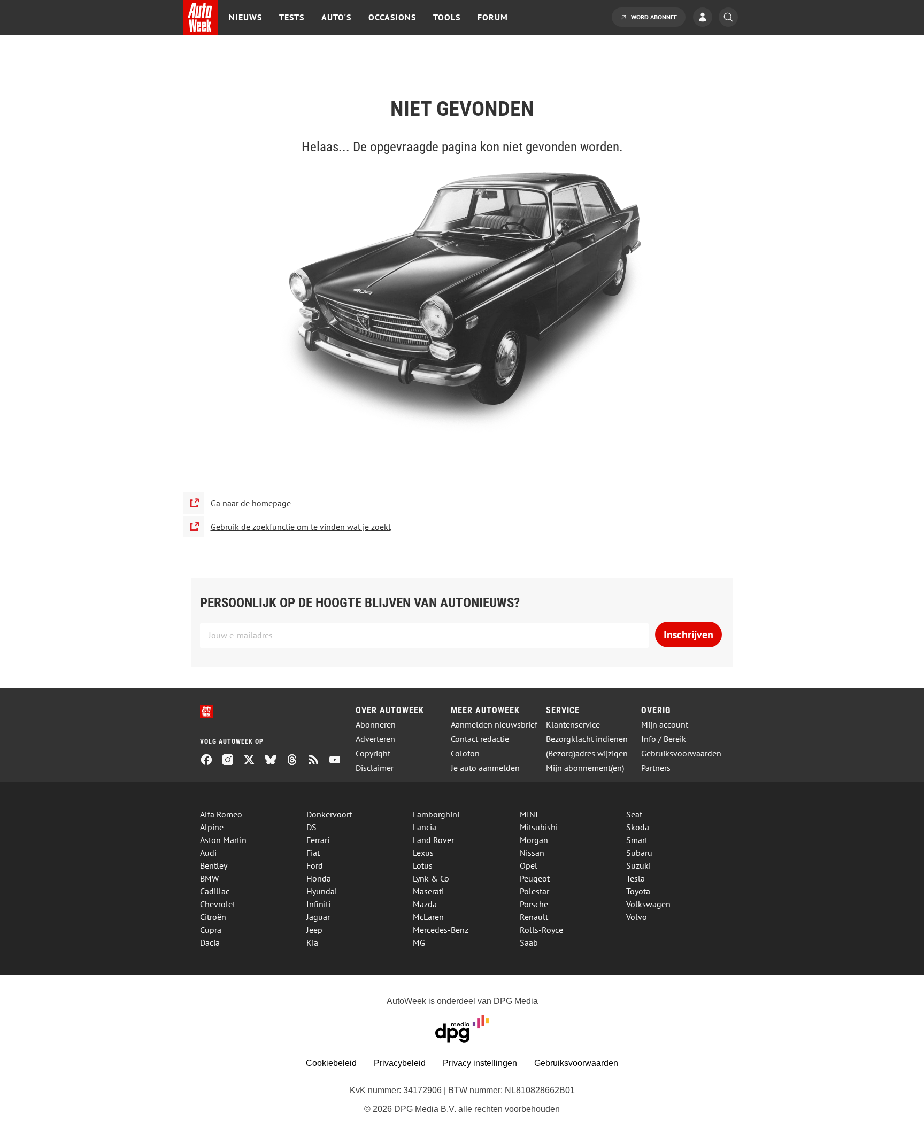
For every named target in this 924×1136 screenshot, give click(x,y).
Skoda (637, 827)
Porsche (534, 904)
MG (419, 942)
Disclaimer (375, 768)
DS (311, 827)
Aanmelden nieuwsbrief (494, 725)
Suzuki (638, 865)
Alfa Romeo (221, 814)
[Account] (705, 18)
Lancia (424, 827)
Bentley (213, 865)
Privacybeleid (400, 1063)
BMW (209, 878)
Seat (634, 814)
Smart (637, 839)
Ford (314, 865)
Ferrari (317, 839)
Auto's (336, 17)
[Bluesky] (275, 760)
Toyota (638, 891)
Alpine (212, 827)
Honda (318, 878)
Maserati (428, 891)
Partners (656, 768)
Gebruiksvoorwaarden (681, 753)
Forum (493, 17)
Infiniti (318, 904)
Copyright (373, 753)
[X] (253, 760)
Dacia (210, 942)
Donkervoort (329, 814)
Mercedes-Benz (440, 929)
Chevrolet (217, 904)
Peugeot (535, 878)
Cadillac (214, 891)
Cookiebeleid (331, 1063)
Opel (528, 865)
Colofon (465, 753)
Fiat (313, 852)
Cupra (210, 929)
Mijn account (664, 725)
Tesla (635, 878)
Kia (312, 942)
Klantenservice (573, 725)
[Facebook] (210, 760)
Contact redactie (480, 739)
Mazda (425, 904)
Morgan (534, 839)
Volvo (636, 916)
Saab (529, 942)
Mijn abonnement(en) (585, 768)
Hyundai (321, 891)
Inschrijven (688, 635)
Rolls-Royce (541, 929)
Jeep (314, 929)
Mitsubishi (539, 827)
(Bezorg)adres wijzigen (587, 753)
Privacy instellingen (480, 1063)
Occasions (392, 17)
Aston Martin (223, 839)
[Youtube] (339, 760)
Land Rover (433, 839)
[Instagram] (232, 760)
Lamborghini (436, 814)
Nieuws (245, 17)
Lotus (423, 865)
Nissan (532, 852)
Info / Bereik (663, 739)
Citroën (213, 916)
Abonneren (376, 725)
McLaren (428, 916)
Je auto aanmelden (485, 768)
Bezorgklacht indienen (587, 739)
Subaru (639, 852)
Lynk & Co (431, 878)
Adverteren (375, 739)
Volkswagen (648, 904)
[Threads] (296, 760)
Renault (534, 916)
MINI (529, 814)
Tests (291, 17)
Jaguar (318, 916)
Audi (208, 852)
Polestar (534, 891)
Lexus (423, 852)
